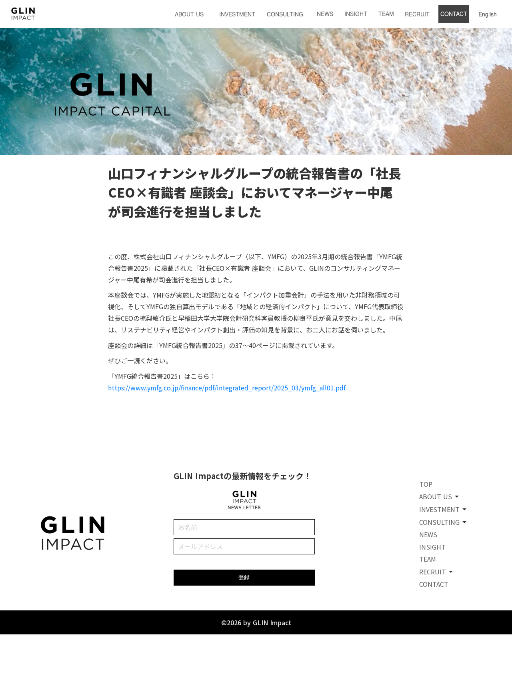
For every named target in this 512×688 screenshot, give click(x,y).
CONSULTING (285, 14)
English (487, 14)
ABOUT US (189, 14)
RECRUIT (417, 14)
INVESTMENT (237, 14)
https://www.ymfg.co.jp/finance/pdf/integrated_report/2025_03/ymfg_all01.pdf (227, 387)
